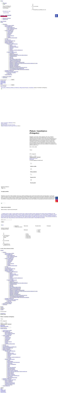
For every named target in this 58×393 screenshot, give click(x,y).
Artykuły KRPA (10, 31)
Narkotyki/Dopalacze (11, 368)
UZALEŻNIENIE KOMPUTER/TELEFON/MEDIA (19, 69)
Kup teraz (38, 157)
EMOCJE (11, 57)
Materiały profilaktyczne (9, 42)
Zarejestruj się (2, 313)
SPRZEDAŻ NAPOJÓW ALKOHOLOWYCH (18, 67)
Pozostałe (9, 34)
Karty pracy (9, 73)
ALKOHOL (12, 53)
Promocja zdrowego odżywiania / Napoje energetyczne (17, 371)
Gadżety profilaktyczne (9, 30)
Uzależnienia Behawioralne (12, 37)
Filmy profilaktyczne (8, 26)
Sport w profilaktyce (8, 381)
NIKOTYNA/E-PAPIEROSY (15, 61)
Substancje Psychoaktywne (10, 382)
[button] (56, 15)
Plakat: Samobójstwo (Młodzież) (7, 122)
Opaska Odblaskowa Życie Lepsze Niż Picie (9, 125)
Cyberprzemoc (10, 32)
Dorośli (11, 44)
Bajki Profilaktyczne (11, 27)
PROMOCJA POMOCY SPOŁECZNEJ (17, 62)
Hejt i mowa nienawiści (11, 367)
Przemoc (8, 36)
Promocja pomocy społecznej (12, 370)
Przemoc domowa (10, 373)
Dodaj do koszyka (33, 157)
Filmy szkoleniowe (10, 29)
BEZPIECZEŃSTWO (14, 54)
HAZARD (11, 58)
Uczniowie (11, 51)
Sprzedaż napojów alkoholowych (13, 375)
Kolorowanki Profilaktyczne (10, 40)
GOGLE (6, 38)
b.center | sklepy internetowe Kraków (7, 248)
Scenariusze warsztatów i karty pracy (11, 71)
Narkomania (9, 33)
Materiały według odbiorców (12, 43)
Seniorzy (11, 276)
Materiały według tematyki (12, 52)
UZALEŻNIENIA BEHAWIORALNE (17, 68)
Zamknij (1, 250)
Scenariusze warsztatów (11, 72)
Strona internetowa (3, 16)
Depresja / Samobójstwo (29, 87)
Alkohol (8, 360)
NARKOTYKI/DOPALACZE (15, 60)
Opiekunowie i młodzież (14, 46)
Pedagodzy (11, 47)
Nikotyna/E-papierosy (11, 369)
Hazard (8, 366)
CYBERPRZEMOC (13, 56)
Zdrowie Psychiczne (8, 384)
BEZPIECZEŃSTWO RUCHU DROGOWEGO (19, 55)
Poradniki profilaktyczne (9, 70)
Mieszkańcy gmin (13, 45)
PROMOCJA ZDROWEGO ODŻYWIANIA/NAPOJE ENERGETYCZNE (23, 63)
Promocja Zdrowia (10, 35)
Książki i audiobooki (8, 41)
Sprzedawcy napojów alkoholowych (16, 50)
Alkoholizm (7, 336)
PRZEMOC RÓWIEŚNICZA (15, 66)
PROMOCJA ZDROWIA (14, 64)
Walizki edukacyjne (8, 74)
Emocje (8, 365)
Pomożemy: (5, 15)
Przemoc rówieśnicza (11, 374)
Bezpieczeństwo (10, 361)
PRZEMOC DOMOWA (14, 65)
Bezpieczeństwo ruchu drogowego (13, 362)
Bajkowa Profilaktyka (9, 380)
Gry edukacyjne (8, 39)
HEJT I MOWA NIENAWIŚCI (15, 59)
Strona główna (3, 87)
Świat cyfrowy (10, 376)
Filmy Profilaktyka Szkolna (12, 28)
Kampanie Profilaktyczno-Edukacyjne (9, 346)
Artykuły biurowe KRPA (9, 25)
